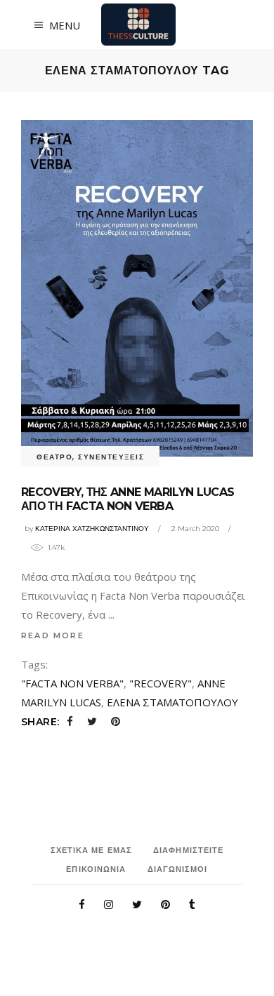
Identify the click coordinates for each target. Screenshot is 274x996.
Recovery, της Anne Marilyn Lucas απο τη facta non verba (128, 499)
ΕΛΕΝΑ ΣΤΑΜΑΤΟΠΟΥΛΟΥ (172, 702)
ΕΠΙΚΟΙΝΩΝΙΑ (96, 869)
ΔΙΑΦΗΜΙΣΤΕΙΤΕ (188, 850)
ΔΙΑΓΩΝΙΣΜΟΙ (178, 869)
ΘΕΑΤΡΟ (54, 457)
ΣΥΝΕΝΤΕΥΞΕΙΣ (111, 457)
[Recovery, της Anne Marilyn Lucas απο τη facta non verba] (137, 288)
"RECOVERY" (160, 683)
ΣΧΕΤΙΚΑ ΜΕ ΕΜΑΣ (92, 850)
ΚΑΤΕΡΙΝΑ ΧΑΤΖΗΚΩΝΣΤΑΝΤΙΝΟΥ (92, 528)
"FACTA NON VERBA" (72, 683)
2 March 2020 (195, 528)
